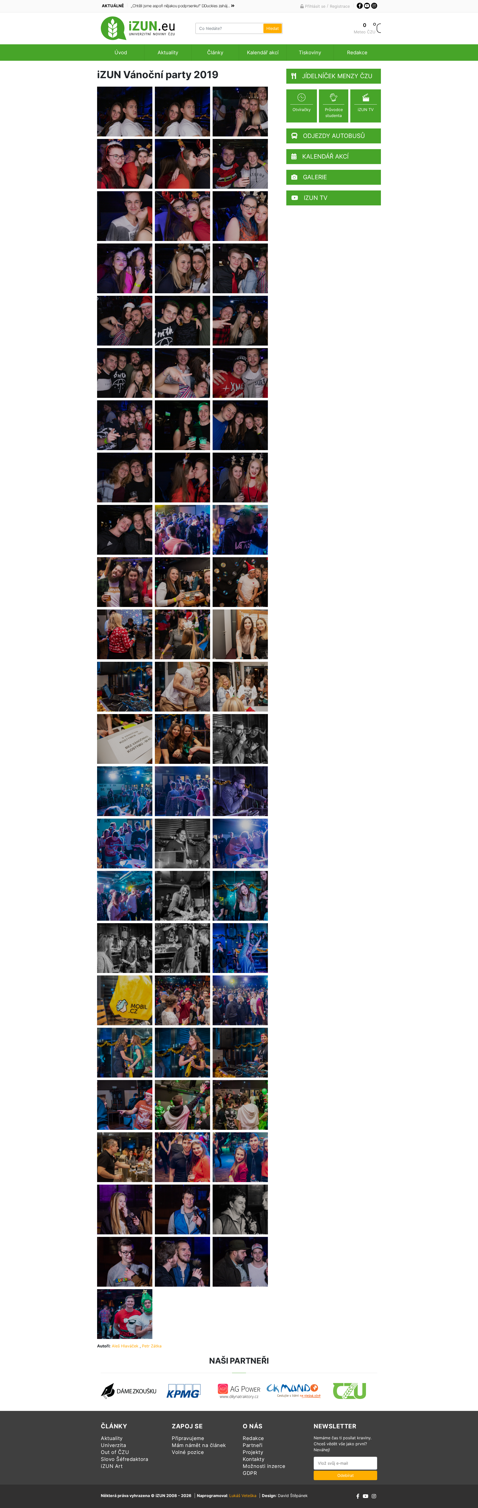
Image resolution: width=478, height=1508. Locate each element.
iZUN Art (111, 1466)
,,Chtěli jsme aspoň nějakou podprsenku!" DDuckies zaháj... (180, 5)
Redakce (357, 53)
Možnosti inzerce (264, 1466)
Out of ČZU (115, 1452)
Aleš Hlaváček (125, 1345)
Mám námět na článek (199, 1445)
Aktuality (168, 53)
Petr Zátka (152, 1345)
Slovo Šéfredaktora (124, 1459)
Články (215, 53)
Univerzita (113, 1445)
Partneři (252, 1445)
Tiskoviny (310, 53)
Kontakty (253, 1459)
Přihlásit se (314, 6)
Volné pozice (188, 1452)
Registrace (340, 6)
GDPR (250, 1473)
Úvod (121, 53)
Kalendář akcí (263, 53)
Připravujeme (188, 1438)
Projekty (253, 1452)
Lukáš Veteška (242, 1495)
